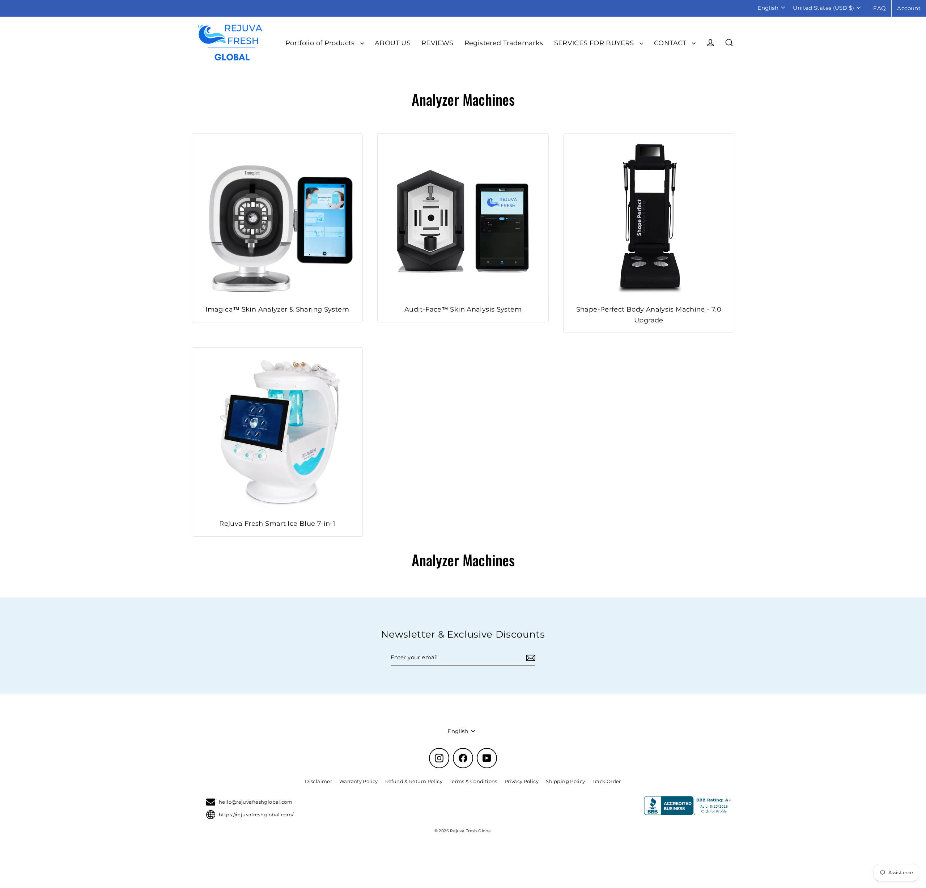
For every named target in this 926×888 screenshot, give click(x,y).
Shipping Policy (565, 781)
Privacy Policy (522, 781)
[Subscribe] (529, 658)
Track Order (606, 781)
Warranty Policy (358, 781)
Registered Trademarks (503, 43)
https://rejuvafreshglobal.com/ (256, 814)
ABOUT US (393, 43)
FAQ (879, 8)
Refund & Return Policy (413, 781)
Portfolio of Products (321, 43)
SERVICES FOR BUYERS (595, 43)
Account (909, 8)
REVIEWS (437, 43)
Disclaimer (318, 781)
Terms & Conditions (473, 781)
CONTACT (671, 43)
